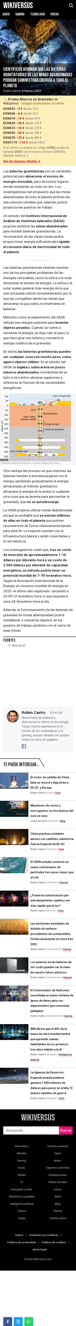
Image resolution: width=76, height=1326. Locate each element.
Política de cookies (54, 1242)
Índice (19, 1235)
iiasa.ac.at (18, 645)
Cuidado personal (57, 1146)
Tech (58, 793)
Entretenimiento (58, 1175)
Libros (57, 1189)
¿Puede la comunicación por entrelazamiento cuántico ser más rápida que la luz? (50, 900)
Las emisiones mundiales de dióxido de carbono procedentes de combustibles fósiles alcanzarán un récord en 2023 (51, 934)
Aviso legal (40, 1249)
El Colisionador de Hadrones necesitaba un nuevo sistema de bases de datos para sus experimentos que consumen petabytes (51, 1001)
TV (21, 1182)
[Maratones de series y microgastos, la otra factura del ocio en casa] (14, 813)
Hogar (21, 1218)
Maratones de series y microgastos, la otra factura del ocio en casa (51, 810)
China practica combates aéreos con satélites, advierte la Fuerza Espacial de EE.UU (52, 839)
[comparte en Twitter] (18, 1321)
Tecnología (37, 14)
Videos (54, 14)
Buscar (66, 1130)
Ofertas (57, 1210)
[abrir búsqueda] (71, 5)
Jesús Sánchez (38, 821)
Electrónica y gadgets (21, 1196)
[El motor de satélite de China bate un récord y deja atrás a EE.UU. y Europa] (14, 785)
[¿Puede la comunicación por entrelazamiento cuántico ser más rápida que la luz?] (14, 903)
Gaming (20, 14)
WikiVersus (38, 1118)
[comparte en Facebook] (7, 1321)
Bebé (58, 1196)
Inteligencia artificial (21, 1203)
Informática (21, 1146)
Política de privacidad (21, 1242)
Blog (62, 821)
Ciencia (64, 882)
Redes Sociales (58, 1182)
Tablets (21, 1175)
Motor (57, 1160)
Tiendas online (57, 1218)
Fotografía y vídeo (21, 1189)
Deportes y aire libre (57, 1167)
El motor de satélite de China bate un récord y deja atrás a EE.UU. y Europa (49, 782)
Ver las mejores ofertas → (22, 161)
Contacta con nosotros (43, 1235)
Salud (57, 1153)
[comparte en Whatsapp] (28, 1321)
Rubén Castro (12, 90)
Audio (6, 14)
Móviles (21, 1153)
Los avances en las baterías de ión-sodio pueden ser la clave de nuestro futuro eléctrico (51, 967)
